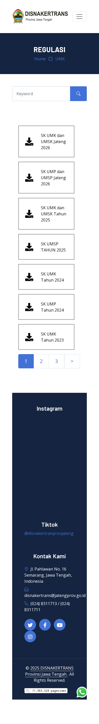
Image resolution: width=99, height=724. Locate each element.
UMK (60, 59)
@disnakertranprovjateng (49, 533)
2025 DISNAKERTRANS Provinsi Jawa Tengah (49, 671)
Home (40, 59)
